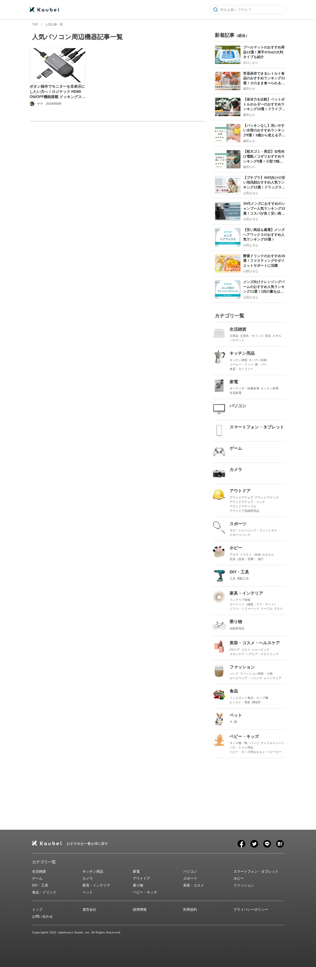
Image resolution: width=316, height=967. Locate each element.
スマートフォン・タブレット (256, 871)
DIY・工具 (40, 885)
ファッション (244, 885)
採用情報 (140, 909)
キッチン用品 (92, 871)
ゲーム (37, 878)
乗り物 (138, 885)
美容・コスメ (193, 885)
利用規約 (190, 909)
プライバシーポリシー (251, 909)
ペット (87, 892)
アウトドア (141, 878)
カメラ (87, 878)
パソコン (190, 871)
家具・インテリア (96, 885)
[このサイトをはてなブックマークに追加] (280, 844)
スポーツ (190, 878)
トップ (37, 909)
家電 (136, 871)
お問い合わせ (42, 916)
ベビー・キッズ (145, 892)
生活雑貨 (39, 871)
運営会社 (89, 909)
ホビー (239, 878)
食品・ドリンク (44, 892)
